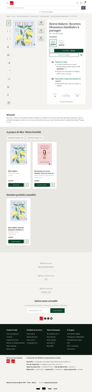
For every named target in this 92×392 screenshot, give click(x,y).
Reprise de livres (32, 337)
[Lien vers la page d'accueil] (12, 3)
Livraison (9, 337)
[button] (46, 119)
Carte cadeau (31, 334)
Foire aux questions (12, 334)
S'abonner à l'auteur (14, 138)
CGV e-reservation (73, 346)
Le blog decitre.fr (32, 343)
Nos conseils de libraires (46, 267)
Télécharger (16, 185)
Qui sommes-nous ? (53, 334)
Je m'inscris (57, 310)
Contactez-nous (46, 292)
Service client (10, 349)
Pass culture (31, 340)
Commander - (69, 50)
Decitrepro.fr (51, 343)
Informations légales (73, 334)
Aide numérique (11, 346)
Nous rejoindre (51, 340)
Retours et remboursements (15, 343)
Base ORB (50, 346)
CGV (68, 343)
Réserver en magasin (64, 55)
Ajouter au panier (42, 185)
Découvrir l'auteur (34, 138)
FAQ (46, 279)
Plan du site (71, 349)
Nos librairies (51, 337)
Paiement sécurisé (12, 340)
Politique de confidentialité (75, 337)
